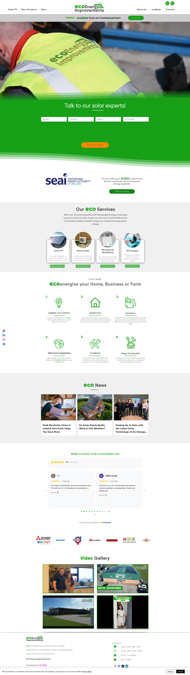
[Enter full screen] (90, 590)
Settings (170, 671)
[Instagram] (3, 339)
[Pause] (45, 590)
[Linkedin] (3, 335)
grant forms (61, 360)
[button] (13, 9)
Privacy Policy (87, 671)
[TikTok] (3, 331)
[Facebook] (3, 344)
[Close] (187, 671)
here (69, 318)
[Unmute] (49, 590)
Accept (180, 671)
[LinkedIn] (126, 666)
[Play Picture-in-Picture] (87, 590)
